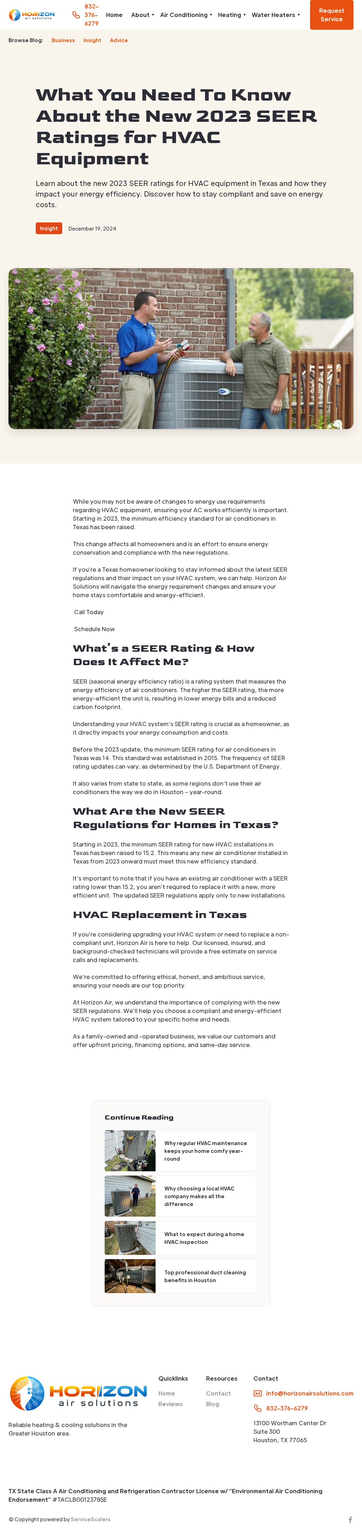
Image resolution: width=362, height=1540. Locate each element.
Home (114, 14)
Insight (92, 40)
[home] (31, 15)
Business (63, 40)
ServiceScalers (91, 1519)
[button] (141, 15)
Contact (218, 1393)
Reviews (170, 1404)
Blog (212, 1404)
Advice (119, 40)
